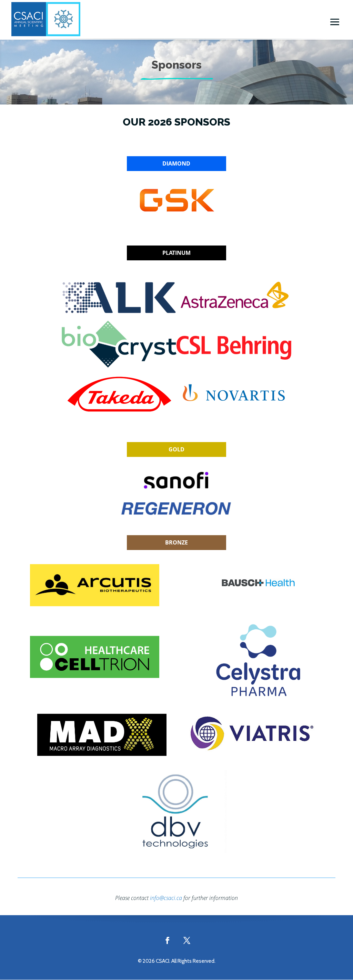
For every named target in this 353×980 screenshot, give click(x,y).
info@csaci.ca (166, 898)
